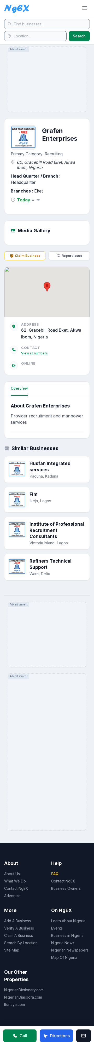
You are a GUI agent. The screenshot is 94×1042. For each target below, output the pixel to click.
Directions (60, 1035)
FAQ (54, 873)
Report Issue (72, 256)
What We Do (15, 881)
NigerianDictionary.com (24, 990)
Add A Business (17, 921)
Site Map (11, 950)
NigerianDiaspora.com (23, 997)
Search (79, 36)
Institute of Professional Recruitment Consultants (57, 530)
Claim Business (27, 256)
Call (23, 1035)
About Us (12, 873)
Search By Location (21, 943)
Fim (34, 494)
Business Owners (66, 888)
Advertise (12, 895)
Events (57, 928)
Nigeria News (62, 943)
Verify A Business (19, 928)
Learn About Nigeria (68, 921)
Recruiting (54, 153)
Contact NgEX (16, 888)
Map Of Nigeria (64, 957)
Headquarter (23, 182)
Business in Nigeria (67, 935)
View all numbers (34, 353)
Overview (19, 388)
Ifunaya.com (14, 1004)
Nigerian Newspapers (70, 950)
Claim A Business (18, 935)
